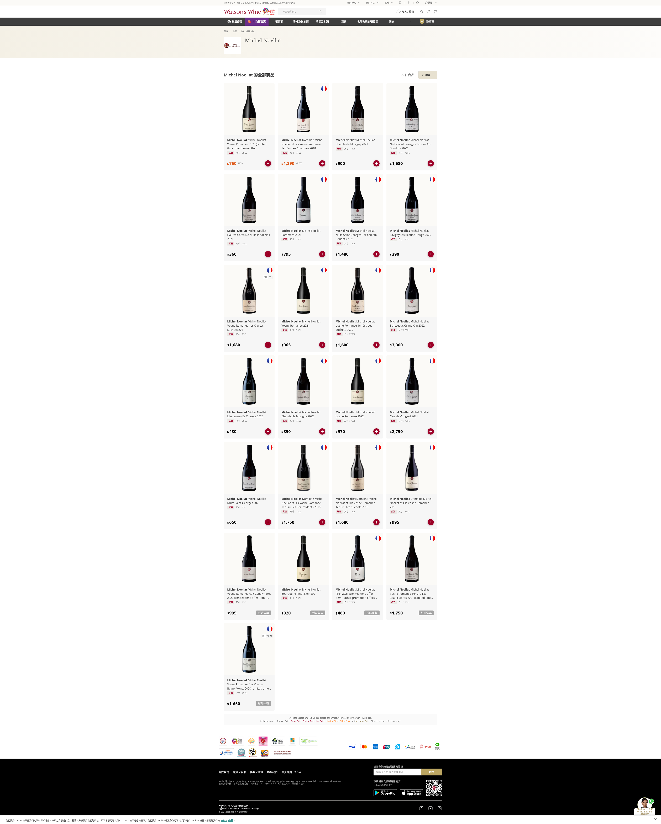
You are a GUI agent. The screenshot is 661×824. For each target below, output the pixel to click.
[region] (330, 819)
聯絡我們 (272, 772)
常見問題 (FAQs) (291, 772)
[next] (410, 22)
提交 (431, 772)
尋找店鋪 (408, 2)
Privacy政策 (227, 820)
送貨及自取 (239, 772)
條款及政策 (256, 772)
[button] (405, 11)
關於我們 (224, 772)
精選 (427, 75)
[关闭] (655, 819)
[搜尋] (320, 11)
